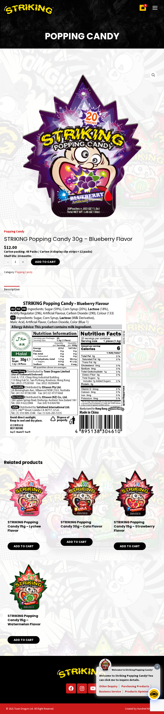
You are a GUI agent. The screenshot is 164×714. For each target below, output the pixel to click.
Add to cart (45, 262)
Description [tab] (12, 289)
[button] (153, 75)
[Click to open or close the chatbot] (154, 694)
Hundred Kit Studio (147, 708)
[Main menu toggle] (155, 8)
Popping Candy (14, 231)
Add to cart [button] (24, 546)
